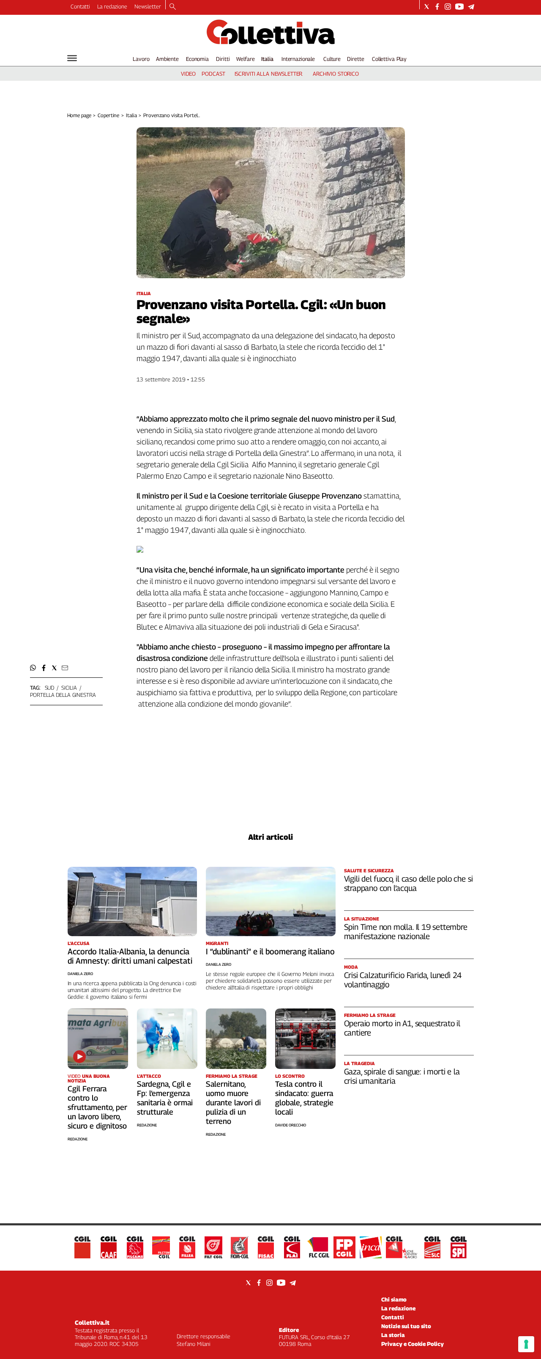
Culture (332, 58)
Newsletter (147, 6)
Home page (79, 115)
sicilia (69, 687)
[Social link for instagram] (448, 6)
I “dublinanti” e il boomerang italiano (270, 951)
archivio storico (336, 73)
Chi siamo (394, 1299)
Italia (267, 58)
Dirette (355, 58)
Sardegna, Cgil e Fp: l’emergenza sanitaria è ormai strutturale (165, 1098)
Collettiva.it (92, 1322)
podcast (213, 73)
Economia (197, 58)
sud (50, 687)
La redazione (112, 6)
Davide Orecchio (290, 1125)
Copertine (108, 115)
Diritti (223, 58)
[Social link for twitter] (427, 6)
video (188, 73)
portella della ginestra (63, 694)
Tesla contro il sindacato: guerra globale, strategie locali (304, 1098)
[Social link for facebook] (437, 6)
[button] (33, 668)
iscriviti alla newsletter (269, 73)
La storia (393, 1335)
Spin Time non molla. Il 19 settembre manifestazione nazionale (405, 931)
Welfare (245, 58)
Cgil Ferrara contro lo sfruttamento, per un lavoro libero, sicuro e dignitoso (97, 1107)
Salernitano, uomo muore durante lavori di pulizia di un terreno (233, 1103)
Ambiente (167, 58)
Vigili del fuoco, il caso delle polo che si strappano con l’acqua (408, 883)
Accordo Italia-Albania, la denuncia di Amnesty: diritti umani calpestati (130, 956)
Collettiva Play (389, 58)
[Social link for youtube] (459, 6)
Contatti (80, 6)
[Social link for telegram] (471, 6)
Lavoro (141, 58)
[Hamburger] (72, 58)
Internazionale (298, 58)
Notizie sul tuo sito (406, 1326)
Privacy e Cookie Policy (412, 1343)
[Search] (172, 7)
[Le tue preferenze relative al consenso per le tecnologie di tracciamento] (526, 1344)
